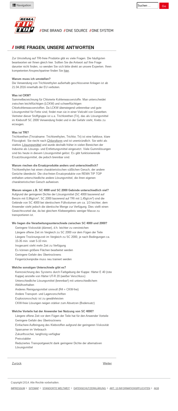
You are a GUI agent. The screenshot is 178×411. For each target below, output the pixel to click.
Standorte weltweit (56, 388)
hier (66, 70)
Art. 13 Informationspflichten (130, 388)
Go (164, 6)
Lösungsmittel (31, 144)
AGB (156, 388)
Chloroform (55, 140)
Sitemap (34, 388)
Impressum (18, 388)
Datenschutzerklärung (90, 388)
